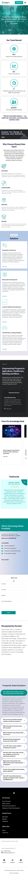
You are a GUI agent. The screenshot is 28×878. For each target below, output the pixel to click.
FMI (22, 870)
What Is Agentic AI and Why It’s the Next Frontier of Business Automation (11, 451)
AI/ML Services (6, 803)
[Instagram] (12, 860)
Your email (3, 589)
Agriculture (5, 816)
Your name (3, 583)
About (3, 830)
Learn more (5, 456)
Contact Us (5, 832)
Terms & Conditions (14, 873)
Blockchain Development (9, 805)
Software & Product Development (11, 808)
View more (8, 408)
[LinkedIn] (4, 860)
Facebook (21, 862)
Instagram (12, 862)
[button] (25, 2)
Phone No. (3, 595)
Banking (4, 819)
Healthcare (5, 821)
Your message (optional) (6, 601)
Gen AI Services (6, 801)
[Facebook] (21, 860)
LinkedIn (4, 862)
